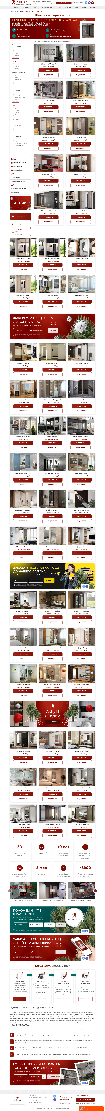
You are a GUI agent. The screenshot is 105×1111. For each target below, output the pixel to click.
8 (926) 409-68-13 (77, 4)
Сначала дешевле (55, 41)
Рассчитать (48, 70)
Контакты (92, 7)
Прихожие (16, 177)
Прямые (17, 108)
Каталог (35, 7)
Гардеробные (18, 170)
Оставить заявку (19, 999)
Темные (16, 51)
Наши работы (17, 192)
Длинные (17, 112)
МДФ (16, 75)
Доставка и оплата (47, 7)
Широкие (17, 114)
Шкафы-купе (20, 11)
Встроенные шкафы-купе (21, 138)
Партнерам (78, 1092)
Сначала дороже (66, 41)
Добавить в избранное (65, 1103)
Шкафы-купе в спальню (20, 97)
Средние (17, 68)
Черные (16, 53)
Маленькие (17, 64)
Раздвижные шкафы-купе (21, 143)
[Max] (89, 3)
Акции (76, 7)
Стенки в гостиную (20, 174)
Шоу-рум (58, 7)
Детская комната (19, 181)
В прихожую (18, 95)
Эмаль (16, 77)
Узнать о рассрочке (63, 999)
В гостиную (17, 90)
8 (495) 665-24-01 (77, 1)
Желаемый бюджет (38, 330)
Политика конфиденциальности (44, 1108)
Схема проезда (64, 1099)
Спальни (16, 185)
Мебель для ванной (20, 188)
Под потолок (18, 141)
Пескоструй (17, 81)
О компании (25, 7)
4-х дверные (18, 130)
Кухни (15, 159)
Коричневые (18, 46)
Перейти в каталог (85, 999)
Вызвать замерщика (41, 999)
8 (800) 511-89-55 (77, 2)
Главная (15, 7)
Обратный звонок (85, 1099)
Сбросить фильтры (20, 152)
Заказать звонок (63, 2)
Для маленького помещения (19, 146)
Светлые (17, 55)
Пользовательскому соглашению (35, 335)
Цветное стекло (19, 79)
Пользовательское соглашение (61, 1108)
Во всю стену (18, 136)
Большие (17, 66)
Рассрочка (68, 7)
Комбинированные (19, 84)
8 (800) (82, 1096)
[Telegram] (86, 3)
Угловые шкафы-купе (20, 117)
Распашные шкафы (19, 163)
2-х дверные (18, 125)
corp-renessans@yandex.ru (85, 1103)
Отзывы (84, 7)
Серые (16, 48)
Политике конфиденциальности (21, 335)
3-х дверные (18, 127)
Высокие (17, 110)
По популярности (45, 41)
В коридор (17, 92)
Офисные (17, 99)
